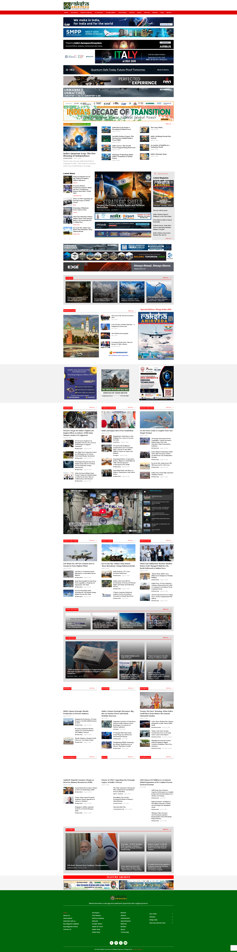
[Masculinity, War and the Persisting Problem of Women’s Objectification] (107, 800)
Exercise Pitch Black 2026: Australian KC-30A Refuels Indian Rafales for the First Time (85, 592)
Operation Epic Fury (119, 807)
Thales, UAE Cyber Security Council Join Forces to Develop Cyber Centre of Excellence (161, 733)
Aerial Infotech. (137, 949)
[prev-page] (65, 239)
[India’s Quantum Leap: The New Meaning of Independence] (80, 138)
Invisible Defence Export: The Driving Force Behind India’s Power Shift (123, 138)
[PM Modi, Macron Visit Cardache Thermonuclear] (92, 851)
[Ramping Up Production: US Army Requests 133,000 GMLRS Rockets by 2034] (68, 721)
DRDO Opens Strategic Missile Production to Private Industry (76, 712)
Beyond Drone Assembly (109, 207)
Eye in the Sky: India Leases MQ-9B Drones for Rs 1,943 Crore (161, 464)
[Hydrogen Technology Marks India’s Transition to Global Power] (106, 157)
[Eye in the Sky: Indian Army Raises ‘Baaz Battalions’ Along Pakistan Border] (67, 231)
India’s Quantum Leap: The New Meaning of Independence (79, 154)
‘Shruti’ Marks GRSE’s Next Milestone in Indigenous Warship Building (162, 575)
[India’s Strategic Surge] (144, 156)
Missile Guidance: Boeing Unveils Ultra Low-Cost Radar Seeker (85, 739)
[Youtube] (125, 943)
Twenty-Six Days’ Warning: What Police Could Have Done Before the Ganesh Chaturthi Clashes (156, 713)
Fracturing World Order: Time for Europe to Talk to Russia (121, 343)
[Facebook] (111, 943)
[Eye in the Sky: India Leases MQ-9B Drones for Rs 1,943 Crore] (145, 465)
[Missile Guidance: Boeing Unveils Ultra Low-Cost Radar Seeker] (68, 740)
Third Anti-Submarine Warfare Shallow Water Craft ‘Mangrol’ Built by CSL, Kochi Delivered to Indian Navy (82, 219)
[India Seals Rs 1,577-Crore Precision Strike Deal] (107, 574)
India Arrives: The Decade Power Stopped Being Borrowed (123, 147)
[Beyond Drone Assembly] (123, 192)
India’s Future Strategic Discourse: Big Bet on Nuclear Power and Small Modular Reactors (117, 713)
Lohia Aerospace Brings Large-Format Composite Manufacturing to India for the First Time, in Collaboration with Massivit (85, 476)
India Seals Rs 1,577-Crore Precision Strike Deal (121, 572)
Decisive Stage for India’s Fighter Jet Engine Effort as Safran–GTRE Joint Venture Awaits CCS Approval (78, 432)
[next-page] (69, 239)
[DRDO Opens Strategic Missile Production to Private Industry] (80, 700)
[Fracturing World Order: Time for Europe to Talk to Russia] (105, 344)
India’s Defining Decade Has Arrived (161, 137)
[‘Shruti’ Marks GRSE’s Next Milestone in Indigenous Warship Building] (145, 576)
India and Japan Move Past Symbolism (117, 430)
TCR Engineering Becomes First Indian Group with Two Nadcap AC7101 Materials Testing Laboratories (85, 464)
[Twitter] (121, 943)
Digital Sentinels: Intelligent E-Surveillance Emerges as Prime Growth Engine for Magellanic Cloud (161, 804)
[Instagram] (116, 943)
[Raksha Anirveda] (76, 5)
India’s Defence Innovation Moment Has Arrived (161, 234)
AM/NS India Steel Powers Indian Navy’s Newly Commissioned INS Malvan (162, 596)
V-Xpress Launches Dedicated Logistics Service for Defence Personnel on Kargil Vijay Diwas (123, 594)
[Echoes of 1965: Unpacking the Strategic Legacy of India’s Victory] (67, 202)
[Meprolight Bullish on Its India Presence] (132, 650)
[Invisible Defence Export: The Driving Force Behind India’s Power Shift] (106, 138)
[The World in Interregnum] (105, 336)
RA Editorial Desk (156, 727)
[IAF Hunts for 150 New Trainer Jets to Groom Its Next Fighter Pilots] (80, 552)
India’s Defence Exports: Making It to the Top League (162, 215)
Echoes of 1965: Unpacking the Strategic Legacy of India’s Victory (83, 200)
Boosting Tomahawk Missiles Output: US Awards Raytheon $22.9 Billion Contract (84, 730)
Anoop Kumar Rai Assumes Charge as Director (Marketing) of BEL (86, 789)
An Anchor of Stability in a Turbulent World (160, 146)
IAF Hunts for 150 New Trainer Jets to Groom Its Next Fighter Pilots (78, 564)
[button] (161, 174)
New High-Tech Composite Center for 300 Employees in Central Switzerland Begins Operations (86, 454)
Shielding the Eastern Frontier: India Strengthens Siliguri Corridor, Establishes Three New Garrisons (161, 743)
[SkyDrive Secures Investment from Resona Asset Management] (78, 621)
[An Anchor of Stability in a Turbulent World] (144, 147)
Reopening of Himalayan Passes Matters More (81, 209)
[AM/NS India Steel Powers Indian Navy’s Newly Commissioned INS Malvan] (145, 597)
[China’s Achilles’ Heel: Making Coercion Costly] (132, 292)
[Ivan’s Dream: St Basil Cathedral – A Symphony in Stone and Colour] (105, 327)
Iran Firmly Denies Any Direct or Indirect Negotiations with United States (124, 472)
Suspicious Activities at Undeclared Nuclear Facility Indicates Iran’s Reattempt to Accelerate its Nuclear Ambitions (124, 724)
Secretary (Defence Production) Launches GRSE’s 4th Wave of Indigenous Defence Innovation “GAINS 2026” (82, 189)
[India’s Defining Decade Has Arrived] (144, 138)
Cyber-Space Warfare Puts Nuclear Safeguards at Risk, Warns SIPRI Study (162, 723)
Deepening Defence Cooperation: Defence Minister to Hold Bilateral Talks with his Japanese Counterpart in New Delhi (124, 461)
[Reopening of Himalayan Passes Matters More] (67, 211)
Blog (74, 205)
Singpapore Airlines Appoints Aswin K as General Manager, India (84, 809)
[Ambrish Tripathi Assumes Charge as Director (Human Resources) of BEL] (80, 769)
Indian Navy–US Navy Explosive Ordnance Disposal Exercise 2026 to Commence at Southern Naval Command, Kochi (161, 586)
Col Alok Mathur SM (118, 809)
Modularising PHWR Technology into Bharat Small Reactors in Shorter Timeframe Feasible (123, 744)
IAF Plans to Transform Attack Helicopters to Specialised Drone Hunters (85, 573)
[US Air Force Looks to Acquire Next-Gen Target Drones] (157, 419)
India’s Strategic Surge (159, 154)
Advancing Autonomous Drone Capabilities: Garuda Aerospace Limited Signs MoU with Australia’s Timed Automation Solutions (161, 442)
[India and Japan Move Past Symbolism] (118, 419)
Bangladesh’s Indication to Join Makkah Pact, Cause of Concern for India (123, 438)
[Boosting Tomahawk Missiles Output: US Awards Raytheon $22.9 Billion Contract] (68, 731)
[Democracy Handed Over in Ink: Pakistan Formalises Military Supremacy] (67, 180)
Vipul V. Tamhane (118, 793)
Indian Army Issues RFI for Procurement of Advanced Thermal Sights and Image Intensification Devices (124, 583)
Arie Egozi (116, 455)
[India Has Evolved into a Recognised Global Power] (106, 129)
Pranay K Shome (117, 803)
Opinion (75, 182)
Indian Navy (76, 224)
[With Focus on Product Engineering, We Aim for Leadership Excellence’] (132, 671)
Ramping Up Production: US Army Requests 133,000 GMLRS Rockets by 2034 (86, 721)
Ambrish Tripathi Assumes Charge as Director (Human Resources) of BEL (78, 781)
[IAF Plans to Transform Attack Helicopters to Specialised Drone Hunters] (68, 574)
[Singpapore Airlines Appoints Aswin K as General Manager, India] (68, 809)
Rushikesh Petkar (101, 210)
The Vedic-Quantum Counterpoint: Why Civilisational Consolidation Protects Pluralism (124, 789)
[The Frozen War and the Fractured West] (105, 318)
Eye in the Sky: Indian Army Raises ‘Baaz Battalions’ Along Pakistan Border (82, 229)
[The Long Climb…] (144, 129)
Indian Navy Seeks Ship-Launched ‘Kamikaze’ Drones (162, 473)
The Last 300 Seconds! (160, 210)
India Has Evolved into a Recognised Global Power (121, 128)
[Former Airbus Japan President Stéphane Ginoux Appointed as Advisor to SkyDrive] (68, 800)
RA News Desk (78, 448)
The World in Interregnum (119, 333)
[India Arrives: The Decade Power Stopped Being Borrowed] (106, 148)
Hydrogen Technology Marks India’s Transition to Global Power (122, 156)
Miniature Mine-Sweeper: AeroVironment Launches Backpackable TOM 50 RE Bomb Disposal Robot (161, 815)
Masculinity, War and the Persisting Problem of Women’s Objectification (123, 799)
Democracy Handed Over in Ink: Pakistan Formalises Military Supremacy (81, 178)
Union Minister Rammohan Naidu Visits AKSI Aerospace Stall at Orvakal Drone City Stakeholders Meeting (162, 454)
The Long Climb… (157, 127)
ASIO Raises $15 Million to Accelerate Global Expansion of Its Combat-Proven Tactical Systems (156, 782)
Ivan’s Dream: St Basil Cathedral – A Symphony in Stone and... (123, 325)
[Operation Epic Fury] (107, 809)
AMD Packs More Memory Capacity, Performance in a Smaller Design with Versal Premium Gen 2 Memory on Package (162, 793)
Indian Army (76, 234)
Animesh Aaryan (67, 158)
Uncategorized (77, 195)
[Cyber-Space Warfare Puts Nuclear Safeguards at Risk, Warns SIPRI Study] (145, 724)
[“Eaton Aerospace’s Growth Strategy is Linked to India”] (158, 650)
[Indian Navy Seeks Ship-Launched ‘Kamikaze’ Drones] (145, 475)
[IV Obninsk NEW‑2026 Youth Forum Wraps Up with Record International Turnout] (107, 735)
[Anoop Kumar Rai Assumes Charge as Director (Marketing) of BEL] (68, 790)
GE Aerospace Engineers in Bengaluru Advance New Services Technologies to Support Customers (85, 443)
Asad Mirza (116, 442)
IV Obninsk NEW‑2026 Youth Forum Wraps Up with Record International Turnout (122, 734)
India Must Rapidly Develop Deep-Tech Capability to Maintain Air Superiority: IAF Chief (86, 583)
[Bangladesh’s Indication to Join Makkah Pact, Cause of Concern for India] (107, 438)
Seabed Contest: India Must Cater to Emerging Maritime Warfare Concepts (162, 227)
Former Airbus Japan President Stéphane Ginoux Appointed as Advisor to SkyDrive (85, 799)
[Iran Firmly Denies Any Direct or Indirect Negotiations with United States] (107, 473)
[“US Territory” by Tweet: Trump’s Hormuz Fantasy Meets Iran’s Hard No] (158, 292)
